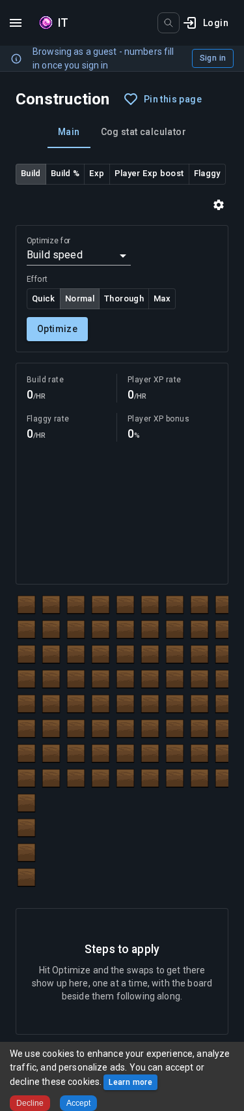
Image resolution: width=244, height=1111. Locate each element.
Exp (96, 173)
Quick (43, 298)
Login (215, 23)
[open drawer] (16, 23)
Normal (79, 298)
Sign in (213, 58)
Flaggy (207, 173)
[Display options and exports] (218, 205)
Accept (78, 1103)
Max (162, 298)
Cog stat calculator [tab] (144, 132)
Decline (30, 1103)
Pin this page (173, 99)
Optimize (57, 329)
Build (31, 173)
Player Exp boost (149, 173)
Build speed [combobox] (55, 255)
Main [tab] (69, 132)
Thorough (124, 298)
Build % (65, 173)
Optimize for (48, 240)
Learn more (130, 1082)
